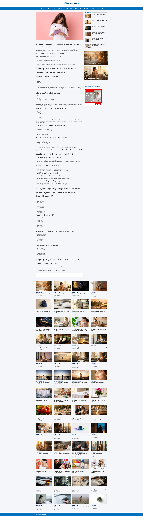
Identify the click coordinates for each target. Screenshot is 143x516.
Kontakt (98, 8)
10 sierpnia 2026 (57, 456)
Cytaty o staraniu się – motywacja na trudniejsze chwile (43, 383)
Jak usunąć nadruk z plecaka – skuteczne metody (97, 39)
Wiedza (60, 41)
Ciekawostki (93, 345)
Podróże (49, 8)
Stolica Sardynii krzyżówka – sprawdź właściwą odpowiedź (79, 490)
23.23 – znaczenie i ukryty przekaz (98, 26)
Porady (92, 310)
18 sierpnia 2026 (94, 384)
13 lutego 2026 (39, 46)
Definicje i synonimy (40, 41)
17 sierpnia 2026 (57, 402)
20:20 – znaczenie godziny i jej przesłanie (99, 435)
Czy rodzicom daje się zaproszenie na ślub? (80, 418)
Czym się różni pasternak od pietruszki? (61, 347)
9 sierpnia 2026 (94, 456)
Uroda (71, 8)
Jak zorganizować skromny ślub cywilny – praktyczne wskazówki (44, 436)
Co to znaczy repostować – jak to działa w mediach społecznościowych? (44, 348)
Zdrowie (76, 8)
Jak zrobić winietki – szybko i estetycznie (62, 418)
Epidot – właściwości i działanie (97, 506)
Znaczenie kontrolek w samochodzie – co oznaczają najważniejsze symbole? (44, 330)
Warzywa (42, 416)
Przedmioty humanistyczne (44, 487)
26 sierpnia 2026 (94, 314)
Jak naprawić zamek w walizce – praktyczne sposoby (78, 312)
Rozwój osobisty (78, 381)
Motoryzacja (38, 310)
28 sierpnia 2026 (94, 296)
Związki (60, 416)
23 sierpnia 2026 (57, 348)
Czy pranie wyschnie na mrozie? (42, 400)
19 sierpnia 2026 (57, 385)
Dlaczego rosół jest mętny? (77, 347)
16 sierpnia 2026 (76, 402)
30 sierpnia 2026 (39, 295)
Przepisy (66, 8)
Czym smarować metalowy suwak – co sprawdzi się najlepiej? (79, 454)
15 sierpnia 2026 (39, 420)
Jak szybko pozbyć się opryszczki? (97, 382)
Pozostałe (92, 8)
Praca (54, 8)
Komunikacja (56, 416)
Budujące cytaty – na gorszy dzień (97, 364)
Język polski (50, 41)
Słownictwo (56, 41)
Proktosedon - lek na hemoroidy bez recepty (92, 82)
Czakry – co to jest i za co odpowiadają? (43, 364)
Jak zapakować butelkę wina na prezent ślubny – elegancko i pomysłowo (98, 419)
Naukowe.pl (44, 514)
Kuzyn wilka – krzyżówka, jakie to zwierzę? (80, 506)
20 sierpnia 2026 (94, 366)
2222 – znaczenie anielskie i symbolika (99, 20)
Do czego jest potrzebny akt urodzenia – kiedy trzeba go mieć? (44, 507)
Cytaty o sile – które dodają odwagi (61, 364)
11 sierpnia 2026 (94, 437)
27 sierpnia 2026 (57, 314)
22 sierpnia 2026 (94, 349)
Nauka (95, 505)
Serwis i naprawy (43, 310)
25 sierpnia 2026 (39, 331)
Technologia (60, 8)
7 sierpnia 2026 (57, 473)
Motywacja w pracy (39, 381)
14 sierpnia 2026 (76, 419)
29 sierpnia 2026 (76, 295)
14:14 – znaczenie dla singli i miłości (99, 14)
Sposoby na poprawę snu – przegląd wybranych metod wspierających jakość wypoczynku (80, 330)
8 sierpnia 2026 (39, 473)
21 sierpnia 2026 (57, 366)
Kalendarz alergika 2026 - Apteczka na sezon (92, 86)
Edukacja (86, 8)
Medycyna (55, 345)
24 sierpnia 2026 (76, 331)
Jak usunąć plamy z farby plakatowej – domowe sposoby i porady (61, 401)
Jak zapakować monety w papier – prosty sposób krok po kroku (98, 33)
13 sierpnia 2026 (94, 420)
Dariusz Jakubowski (46, 46)
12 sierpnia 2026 (39, 438)
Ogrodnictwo (42, 8)
